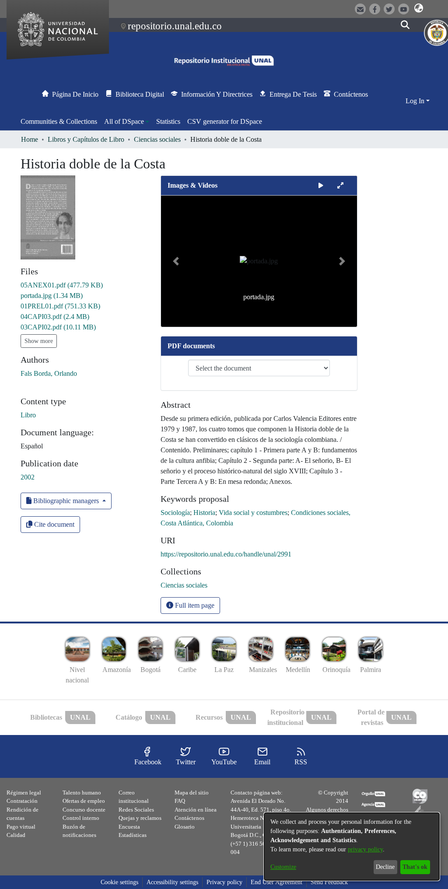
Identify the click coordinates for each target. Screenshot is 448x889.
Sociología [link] (175, 512)
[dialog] (351, 846)
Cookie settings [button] (119, 882)
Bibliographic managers (66, 500)
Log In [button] (416, 101)
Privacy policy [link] (224, 882)
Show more (38, 341)
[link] (62, 285)
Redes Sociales (136, 809)
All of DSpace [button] (124, 121)
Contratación (22, 801)
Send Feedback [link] (329, 882)
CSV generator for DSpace (224, 121)
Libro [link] (28, 415)
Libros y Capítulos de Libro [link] (86, 139)
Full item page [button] (193, 605)
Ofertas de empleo (84, 801)
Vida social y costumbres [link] (253, 512)
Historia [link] (204, 512)
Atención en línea (196, 809)
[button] (419, 8)
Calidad (16, 835)
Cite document (53, 524)
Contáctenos (189, 818)
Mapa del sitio (192, 792)
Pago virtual (21, 826)
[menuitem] (126, 121)
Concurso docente (84, 809)
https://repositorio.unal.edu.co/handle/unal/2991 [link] (226, 554)
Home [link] (29, 139)
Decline (385, 867)
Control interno (81, 818)
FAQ (180, 801)
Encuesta (129, 826)
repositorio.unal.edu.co (175, 26)
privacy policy (365, 849)
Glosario (185, 826)
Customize (283, 867)
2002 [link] (28, 477)
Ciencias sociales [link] (157, 139)
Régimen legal (24, 792)
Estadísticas (133, 835)
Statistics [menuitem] (168, 121)
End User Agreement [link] (276, 882)
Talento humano (82, 792)
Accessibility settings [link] (172, 882)
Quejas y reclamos (140, 818)
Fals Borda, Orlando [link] (49, 373)
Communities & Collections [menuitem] (59, 121)
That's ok (414, 867)
